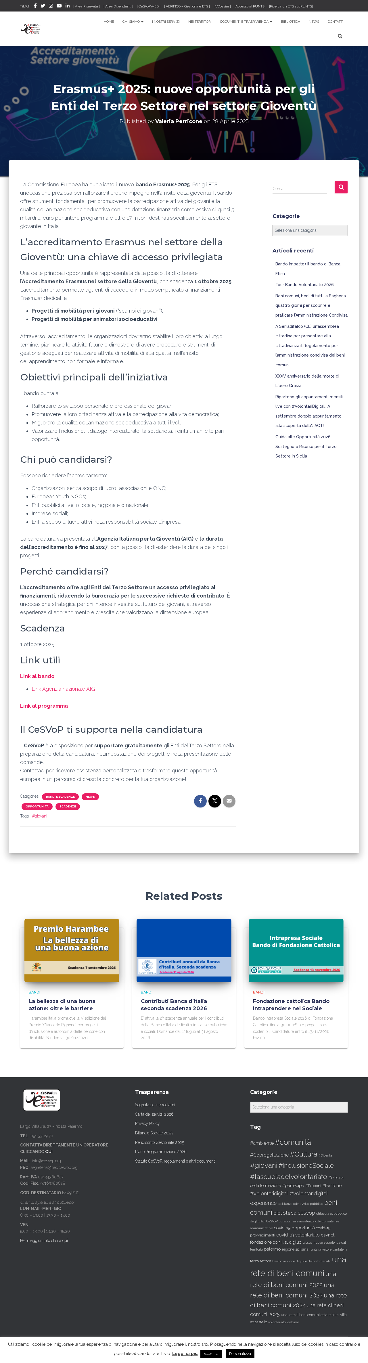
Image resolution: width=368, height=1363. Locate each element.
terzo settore (260, 1261)
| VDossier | (222, 6)
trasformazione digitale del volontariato (301, 1261)
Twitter (43, 6)
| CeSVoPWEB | (148, 6)
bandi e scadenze (60, 796)
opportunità (37, 806)
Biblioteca (290, 22)
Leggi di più (185, 1353)
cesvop (306, 1213)
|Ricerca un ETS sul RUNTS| (291, 6)
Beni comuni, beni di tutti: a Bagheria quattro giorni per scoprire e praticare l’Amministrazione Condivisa (311, 305)
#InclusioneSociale (306, 1165)
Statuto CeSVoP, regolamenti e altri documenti (175, 1161)
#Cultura (303, 1154)
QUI (49, 1151)
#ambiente (262, 1143)
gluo (297, 1242)
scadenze (68, 806)
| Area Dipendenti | (118, 6)
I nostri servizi (166, 22)
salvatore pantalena (333, 1249)
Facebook (35, 6)
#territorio (332, 1185)
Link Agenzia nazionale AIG (64, 689)
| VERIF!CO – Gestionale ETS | (187, 6)
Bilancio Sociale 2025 (153, 1133)
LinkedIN (68, 6)
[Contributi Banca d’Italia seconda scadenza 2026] (184, 950)
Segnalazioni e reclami (155, 1104)
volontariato (277, 1322)
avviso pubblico (311, 1204)
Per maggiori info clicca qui (44, 1240)
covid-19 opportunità (294, 1227)
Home (109, 22)
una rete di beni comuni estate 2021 (310, 1315)
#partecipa (293, 1185)
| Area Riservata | (86, 6)
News (314, 22)
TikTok (25, 6)
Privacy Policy (147, 1123)
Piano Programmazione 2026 (161, 1151)
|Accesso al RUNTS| (250, 6)
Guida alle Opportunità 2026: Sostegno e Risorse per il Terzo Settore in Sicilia (306, 446)
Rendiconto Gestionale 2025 (159, 1142)
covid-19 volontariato (298, 1235)
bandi (34, 992)
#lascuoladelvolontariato (288, 1176)
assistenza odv (288, 1203)
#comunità (293, 1142)
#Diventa (325, 1155)
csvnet (328, 1235)
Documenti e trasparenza (244, 22)
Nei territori (200, 22)
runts (313, 1249)
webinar (293, 1322)
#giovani (39, 816)
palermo (272, 1249)
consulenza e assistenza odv (300, 1221)
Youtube (59, 6)
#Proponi (313, 1185)
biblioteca (284, 1213)
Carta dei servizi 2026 (154, 1114)
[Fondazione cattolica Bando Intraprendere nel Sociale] (296, 950)
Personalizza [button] (240, 1353)
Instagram (51, 6)
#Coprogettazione (269, 1155)
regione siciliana (295, 1249)
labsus (307, 1243)
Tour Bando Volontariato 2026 (304, 284)
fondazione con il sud (271, 1242)
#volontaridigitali (269, 1193)
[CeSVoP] (31, 29)
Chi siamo (131, 22)
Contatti (336, 22)
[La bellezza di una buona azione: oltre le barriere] (71, 950)
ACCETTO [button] (211, 1354)
